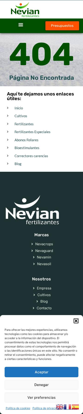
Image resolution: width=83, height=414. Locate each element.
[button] (76, 321)
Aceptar (41, 372)
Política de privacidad (46, 408)
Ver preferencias (41, 397)
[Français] (68, 406)
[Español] (76, 406)
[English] (60, 406)
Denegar (41, 385)
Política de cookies (18, 408)
